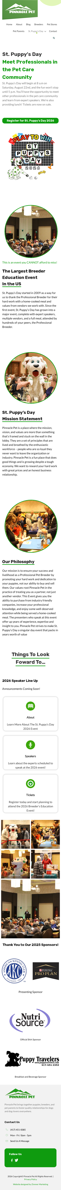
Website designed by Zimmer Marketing (30, 1184)
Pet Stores (52, 24)
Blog (28, 24)
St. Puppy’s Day (35, 31)
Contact (53, 31)
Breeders (38, 24)
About (19, 24)
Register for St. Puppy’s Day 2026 (30, 120)
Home (9, 24)
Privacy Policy (30, 1179)
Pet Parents (18, 31)
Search (54, 38)
